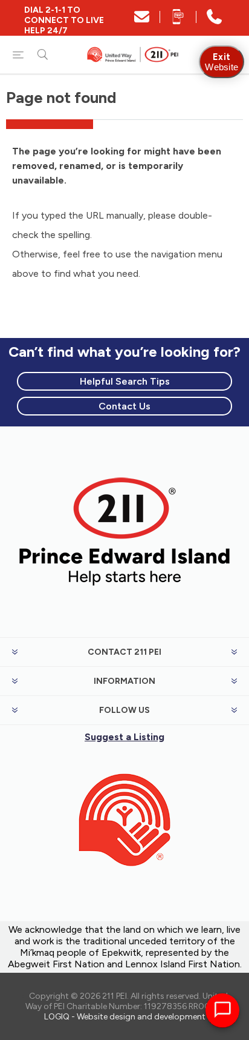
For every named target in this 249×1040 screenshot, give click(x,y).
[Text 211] (178, 21)
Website (221, 61)
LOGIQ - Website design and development (124, 1017)
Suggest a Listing (124, 737)
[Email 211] (141, 21)
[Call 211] (214, 21)
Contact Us (124, 406)
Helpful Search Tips (125, 381)
